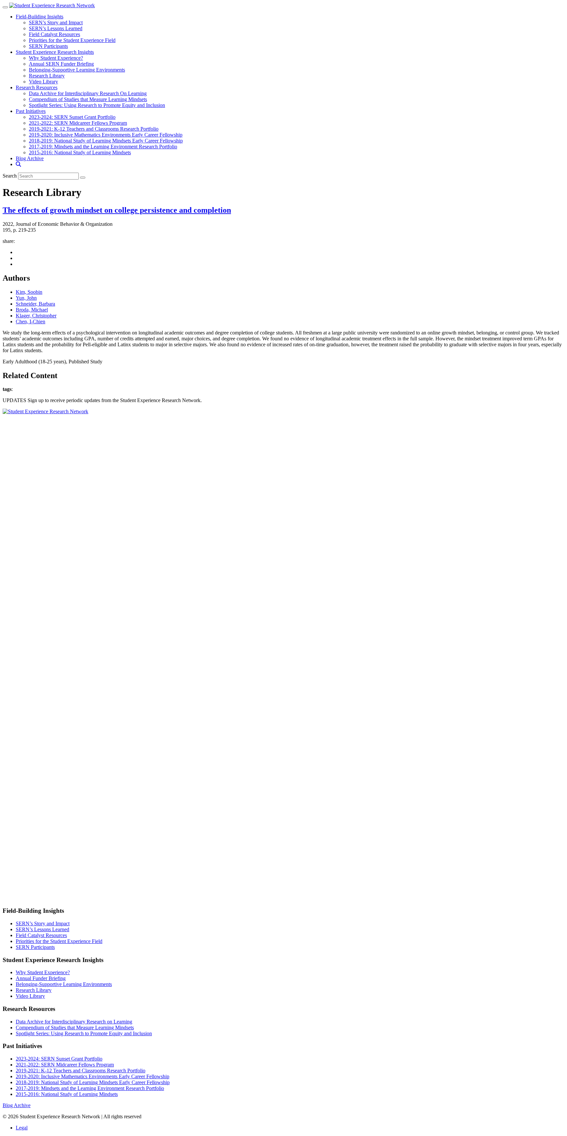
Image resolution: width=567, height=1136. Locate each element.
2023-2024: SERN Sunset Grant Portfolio (72, 117)
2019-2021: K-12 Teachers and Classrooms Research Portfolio (93, 129)
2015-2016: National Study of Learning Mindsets (80, 152)
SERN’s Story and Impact (56, 22)
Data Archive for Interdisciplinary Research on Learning (74, 1021)
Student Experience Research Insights (55, 52)
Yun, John (26, 298)
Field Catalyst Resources (54, 34)
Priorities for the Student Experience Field (72, 40)
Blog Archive (30, 158)
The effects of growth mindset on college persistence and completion (117, 210)
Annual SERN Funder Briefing (61, 64)
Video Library (43, 81)
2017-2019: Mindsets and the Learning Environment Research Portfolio (103, 146)
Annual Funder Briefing (41, 978)
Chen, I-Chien (30, 321)
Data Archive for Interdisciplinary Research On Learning (88, 93)
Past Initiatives (31, 111)
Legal (22, 1127)
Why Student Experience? (56, 58)
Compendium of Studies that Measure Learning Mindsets (88, 99)
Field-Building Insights (39, 16)
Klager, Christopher (36, 315)
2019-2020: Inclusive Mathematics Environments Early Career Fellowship (105, 135)
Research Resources (36, 87)
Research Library (47, 75)
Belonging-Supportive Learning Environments (77, 70)
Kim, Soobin (29, 292)
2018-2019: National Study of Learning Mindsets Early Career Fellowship (106, 140)
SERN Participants (48, 46)
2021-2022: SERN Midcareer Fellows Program (78, 123)
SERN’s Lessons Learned (55, 28)
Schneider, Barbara (35, 304)
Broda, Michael (32, 309)
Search (10, 176)
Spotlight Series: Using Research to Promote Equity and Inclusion (97, 105)
